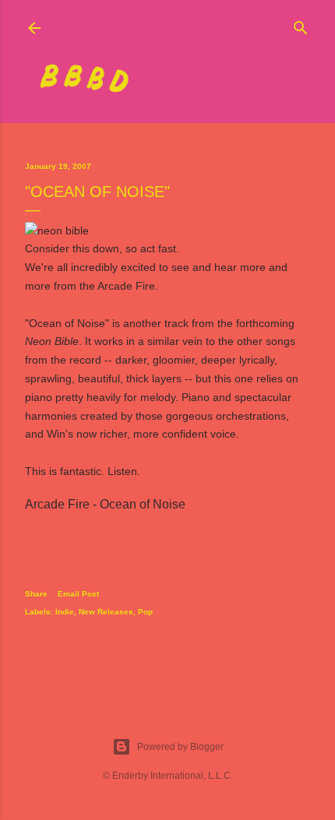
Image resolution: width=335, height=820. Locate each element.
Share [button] (36, 593)
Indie (64, 611)
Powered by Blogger (180, 746)
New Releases (106, 611)
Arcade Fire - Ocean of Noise (105, 504)
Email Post (78, 593)
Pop (145, 611)
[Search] (300, 24)
